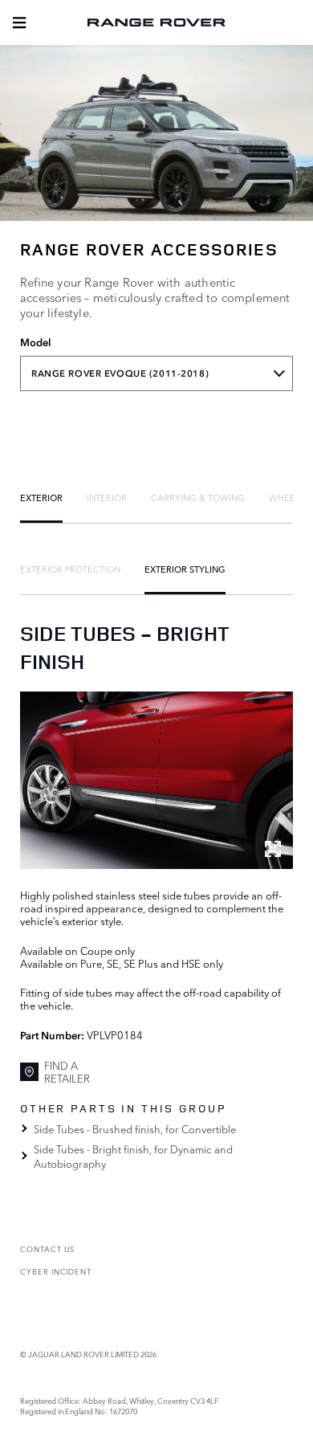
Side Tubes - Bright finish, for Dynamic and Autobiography (133, 1155)
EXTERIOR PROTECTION (70, 568)
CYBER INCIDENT (55, 1271)
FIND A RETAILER (67, 1072)
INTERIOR (107, 497)
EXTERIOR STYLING (185, 568)
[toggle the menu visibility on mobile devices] (19, 22)
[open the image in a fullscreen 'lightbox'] (156, 780)
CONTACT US (47, 1248)
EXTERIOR (41, 497)
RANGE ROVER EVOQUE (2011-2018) (120, 373)
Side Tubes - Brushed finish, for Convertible (135, 1128)
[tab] (41, 497)
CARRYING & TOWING (198, 497)
